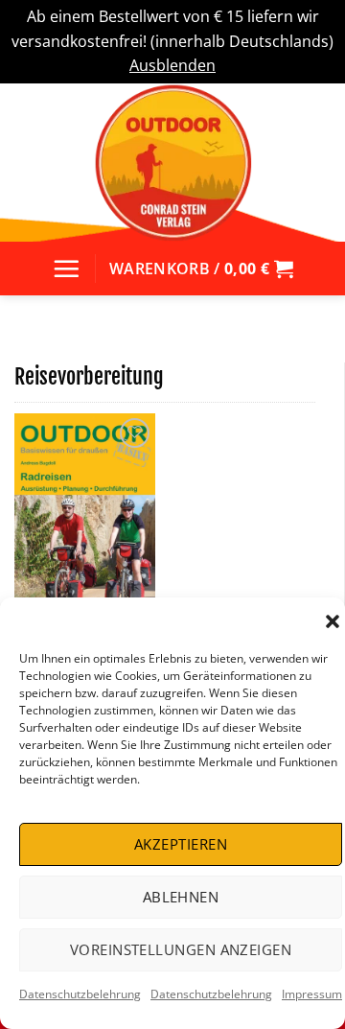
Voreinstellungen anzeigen (180, 949)
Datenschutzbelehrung (80, 994)
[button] (332, 621)
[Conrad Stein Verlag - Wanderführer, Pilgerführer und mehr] (172, 162)
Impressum (312, 994)
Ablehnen (181, 896)
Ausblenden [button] (172, 65)
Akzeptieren (180, 844)
